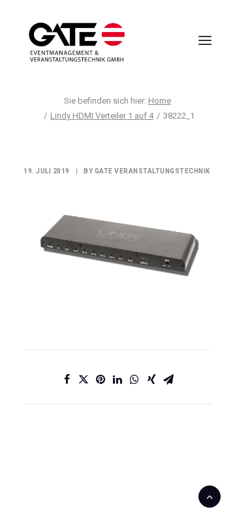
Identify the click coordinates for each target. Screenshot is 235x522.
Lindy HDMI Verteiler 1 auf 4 (101, 116)
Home (159, 101)
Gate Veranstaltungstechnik (152, 171)
